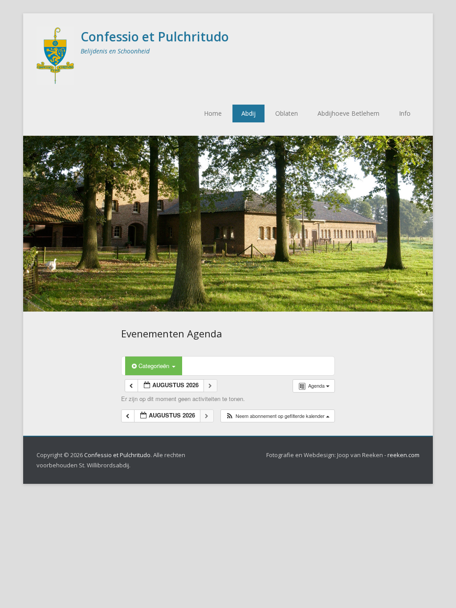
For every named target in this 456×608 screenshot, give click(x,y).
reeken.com (403, 455)
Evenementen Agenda (171, 333)
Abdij (248, 113)
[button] (277, 416)
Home (213, 113)
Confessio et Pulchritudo (155, 36)
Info (405, 113)
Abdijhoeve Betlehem (348, 113)
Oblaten (286, 113)
